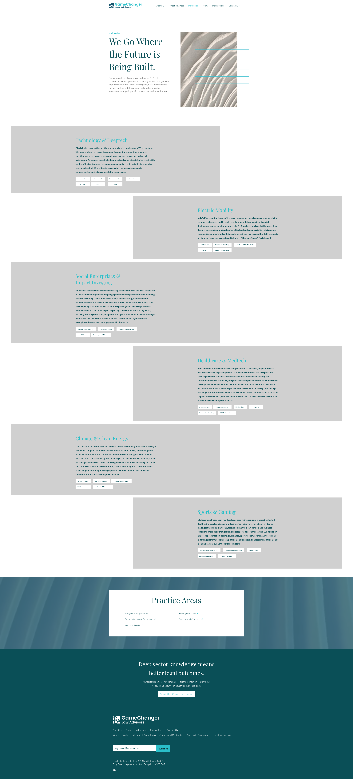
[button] (177, 5)
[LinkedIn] (114, 769)
